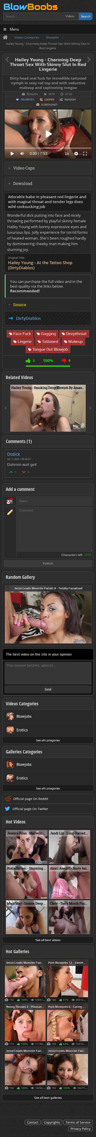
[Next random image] (88, 614)
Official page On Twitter (30, 809)
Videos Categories (22, 703)
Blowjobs (32, 94)
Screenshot (49, 104)
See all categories (48, 740)
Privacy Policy (80, 1128)
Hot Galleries (17, 951)
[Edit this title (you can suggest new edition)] (83, 59)
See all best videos (48, 940)
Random (70, 99)
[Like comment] (11, 472)
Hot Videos (15, 822)
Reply (85, 453)
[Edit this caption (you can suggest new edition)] (89, 78)
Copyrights (52, 1122)
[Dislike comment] (24, 472)
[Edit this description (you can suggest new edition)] (87, 196)
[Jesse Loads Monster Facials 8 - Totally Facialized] (48, 614)
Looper (49, 99)
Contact (32, 1122)
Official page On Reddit (30, 799)
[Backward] (5, 408)
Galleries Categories (24, 752)
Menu (14, 29)
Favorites (27, 99)
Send (48, 689)
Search (85, 16)
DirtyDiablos (28, 318)
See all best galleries (48, 1097)
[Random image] (43, 981)
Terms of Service (78, 1122)
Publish (48, 564)
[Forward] (90, 408)
